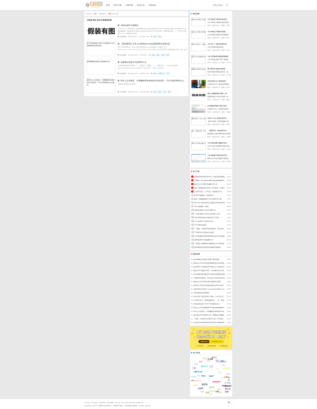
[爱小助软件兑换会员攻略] (198, 72)
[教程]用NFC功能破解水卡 (203, 240)
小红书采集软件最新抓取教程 (217, 56)
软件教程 (123, 92)
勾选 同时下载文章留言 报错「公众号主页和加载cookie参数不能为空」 (210, 296)
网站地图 (110, 402)
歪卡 (224, 365)
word (225, 368)
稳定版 (205, 384)
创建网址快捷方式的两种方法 (133, 62)
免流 (209, 375)
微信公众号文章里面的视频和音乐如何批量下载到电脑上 (210, 263)
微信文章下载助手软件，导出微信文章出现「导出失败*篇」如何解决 (210, 270)
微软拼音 (197, 380)
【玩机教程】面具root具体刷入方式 (206, 214)
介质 (196, 363)
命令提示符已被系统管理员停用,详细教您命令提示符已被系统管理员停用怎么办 (210, 322)
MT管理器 (228, 384)
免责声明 (102, 402)
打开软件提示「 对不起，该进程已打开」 (208, 191)
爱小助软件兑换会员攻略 (216, 68)
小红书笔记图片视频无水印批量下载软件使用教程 (217, 143)
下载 (219, 372)
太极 (226, 376)
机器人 (205, 358)
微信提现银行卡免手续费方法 (204, 210)
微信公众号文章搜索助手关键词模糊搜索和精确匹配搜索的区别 (210, 307)
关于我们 (87, 402)
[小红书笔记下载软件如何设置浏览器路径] (198, 22)
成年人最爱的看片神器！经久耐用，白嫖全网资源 (209, 188)
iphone (204, 365)
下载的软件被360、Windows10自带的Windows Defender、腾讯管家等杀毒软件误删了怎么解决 (210, 278)
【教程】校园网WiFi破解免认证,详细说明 (208, 243)
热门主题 (124, 402)
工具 (195, 372)
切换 (219, 389)
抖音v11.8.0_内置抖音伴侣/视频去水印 (217, 118)
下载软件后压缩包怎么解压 (203, 232)
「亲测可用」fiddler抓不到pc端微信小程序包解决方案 (217, 130)
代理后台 (152, 4)
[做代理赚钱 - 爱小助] (211, 348)
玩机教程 (123, 36)
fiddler (194, 376)
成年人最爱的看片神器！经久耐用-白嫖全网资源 (217, 93)
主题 (194, 368)
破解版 (216, 383)
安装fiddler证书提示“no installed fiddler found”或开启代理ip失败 (210, 289)
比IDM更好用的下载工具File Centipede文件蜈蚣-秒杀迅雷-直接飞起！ (217, 106)
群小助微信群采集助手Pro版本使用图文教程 (209, 274)
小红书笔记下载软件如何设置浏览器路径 (217, 19)
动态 (195, 385)
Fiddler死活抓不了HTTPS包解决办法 (206, 304)
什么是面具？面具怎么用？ (203, 221)
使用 (228, 368)
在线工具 (141, 4)
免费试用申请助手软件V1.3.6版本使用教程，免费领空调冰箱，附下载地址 (209, 176)
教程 (228, 374)
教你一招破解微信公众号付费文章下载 (206, 199)
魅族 (198, 375)
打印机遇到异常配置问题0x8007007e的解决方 (209, 236)
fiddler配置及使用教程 (201, 292)
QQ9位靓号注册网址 (130, 25)
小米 (202, 391)
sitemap (117, 402)
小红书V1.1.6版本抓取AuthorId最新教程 (217, 44)
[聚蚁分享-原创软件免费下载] (94, 4)
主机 (201, 361)
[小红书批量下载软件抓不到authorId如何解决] (198, 158)
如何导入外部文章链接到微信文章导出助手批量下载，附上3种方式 (210, 285)
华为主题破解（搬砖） (201, 206)
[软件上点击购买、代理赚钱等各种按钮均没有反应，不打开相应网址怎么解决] (101, 92)
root (208, 361)
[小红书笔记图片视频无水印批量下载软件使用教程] (198, 146)
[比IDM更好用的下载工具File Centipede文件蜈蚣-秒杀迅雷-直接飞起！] (198, 109)
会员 (201, 366)
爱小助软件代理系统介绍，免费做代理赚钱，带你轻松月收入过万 (210, 315)
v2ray (223, 377)
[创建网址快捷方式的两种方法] (101, 74)
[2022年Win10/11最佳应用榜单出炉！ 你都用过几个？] (198, 84)
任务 (222, 361)
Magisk (212, 391)
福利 (206, 382)
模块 (217, 360)
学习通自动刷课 (199, 225)
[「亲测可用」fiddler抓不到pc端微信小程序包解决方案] (198, 133)
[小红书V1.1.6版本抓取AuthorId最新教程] (198, 47)
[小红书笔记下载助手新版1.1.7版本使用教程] (198, 34)
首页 (108, 4)
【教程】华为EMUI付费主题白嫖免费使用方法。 (209, 180)
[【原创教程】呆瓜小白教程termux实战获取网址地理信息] (101, 55)
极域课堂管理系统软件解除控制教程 (206, 247)
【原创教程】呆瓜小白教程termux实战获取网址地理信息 (145, 43)
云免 (202, 387)
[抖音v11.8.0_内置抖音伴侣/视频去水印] (198, 121)
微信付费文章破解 (228, 389)
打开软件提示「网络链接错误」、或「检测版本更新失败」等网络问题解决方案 (210, 300)
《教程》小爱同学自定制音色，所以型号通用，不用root (209, 228)
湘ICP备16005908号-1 (137, 402)
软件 (229, 379)
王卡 (211, 367)
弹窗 (217, 391)
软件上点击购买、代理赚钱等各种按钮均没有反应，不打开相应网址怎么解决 (154, 80)
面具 (207, 392)
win (192, 380)
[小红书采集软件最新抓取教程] (198, 59)
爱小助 (95, 405)
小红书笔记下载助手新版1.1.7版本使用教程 (217, 31)
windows (198, 371)
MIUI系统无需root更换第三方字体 (205, 217)
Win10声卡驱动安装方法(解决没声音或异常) (208, 202)
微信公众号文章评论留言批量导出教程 (207, 281)
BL (218, 368)
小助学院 (129, 4)
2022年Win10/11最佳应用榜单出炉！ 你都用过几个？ (217, 81)
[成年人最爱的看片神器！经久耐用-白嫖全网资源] (198, 96)
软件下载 (117, 4)
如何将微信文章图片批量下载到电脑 (206, 259)
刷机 (211, 394)
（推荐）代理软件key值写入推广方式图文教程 (210, 318)
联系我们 (95, 402)
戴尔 (220, 392)
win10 (211, 387)
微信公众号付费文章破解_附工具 (204, 184)
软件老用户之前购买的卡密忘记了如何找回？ (209, 266)
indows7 (216, 381)
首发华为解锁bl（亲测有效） (203, 195)
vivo (203, 375)
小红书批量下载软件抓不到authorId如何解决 (217, 155)
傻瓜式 (214, 357)
